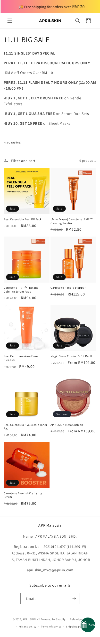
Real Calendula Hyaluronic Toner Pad (25, 426)
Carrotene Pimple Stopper (67, 287)
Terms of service (51, 626)
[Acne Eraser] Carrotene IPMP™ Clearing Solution (71, 221)
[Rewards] (88, 625)
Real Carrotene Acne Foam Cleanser (21, 358)
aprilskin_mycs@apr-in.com (50, 570)
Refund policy (78, 619)
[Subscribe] (74, 598)
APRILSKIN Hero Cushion (66, 425)
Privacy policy (27, 626)
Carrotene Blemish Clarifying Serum (23, 495)
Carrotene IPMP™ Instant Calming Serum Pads (21, 289)
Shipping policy (76, 626)
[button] (9, 20)
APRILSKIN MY (31, 619)
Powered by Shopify (53, 619)
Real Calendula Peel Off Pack (23, 219)
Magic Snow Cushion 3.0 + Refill (71, 356)
